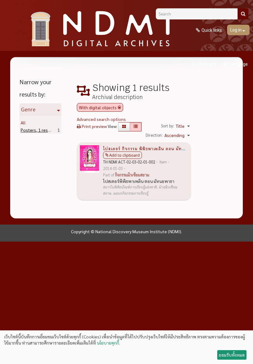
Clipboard (206, 64)
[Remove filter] (119, 107)
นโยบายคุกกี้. (108, 342)
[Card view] (124, 126)
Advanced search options (101, 119)
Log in (236, 29)
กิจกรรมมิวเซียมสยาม (132, 174)
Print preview (94, 126)
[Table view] (136, 126)
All (23, 122)
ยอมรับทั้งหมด (232, 355)
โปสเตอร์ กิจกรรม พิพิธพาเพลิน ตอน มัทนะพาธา (150, 148)
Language (238, 64)
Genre (28, 109)
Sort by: (167, 125)
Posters (38, 130)
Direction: (154, 135)
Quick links (211, 30)
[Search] (243, 13)
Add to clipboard (124, 155)
